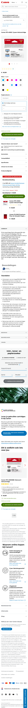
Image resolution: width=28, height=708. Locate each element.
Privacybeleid (20, 671)
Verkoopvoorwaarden (7, 671)
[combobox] (14, 6)
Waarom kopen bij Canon (16, 600)
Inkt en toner (5, 11)
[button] (7, 26)
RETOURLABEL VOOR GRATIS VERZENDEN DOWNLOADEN (13, 433)
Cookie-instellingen (6, 677)
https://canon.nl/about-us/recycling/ (11, 443)
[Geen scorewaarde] (7, 69)
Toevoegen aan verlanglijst (9, 138)
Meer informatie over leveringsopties (15, 564)
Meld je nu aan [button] (7, 629)
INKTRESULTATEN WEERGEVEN (15, 381)
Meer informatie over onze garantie (15, 581)
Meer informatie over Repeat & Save (10, 126)
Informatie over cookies (8, 674)
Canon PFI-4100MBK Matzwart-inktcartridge (11, 480)
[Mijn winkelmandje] (22, 2)
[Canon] (5, 2)
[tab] (8, 358)
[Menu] (26, 2)
